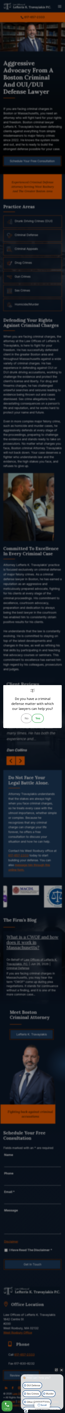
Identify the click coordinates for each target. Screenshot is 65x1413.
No (26, 718)
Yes (38, 718)
